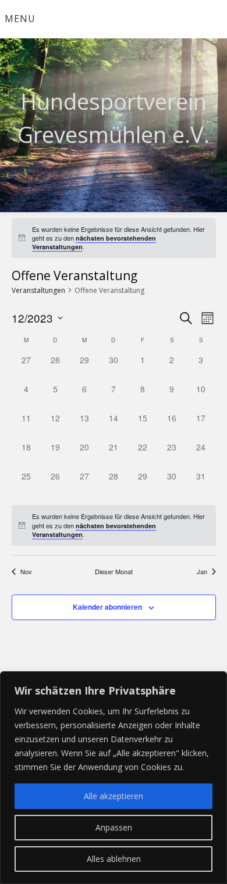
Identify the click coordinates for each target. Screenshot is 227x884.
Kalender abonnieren (107, 607)
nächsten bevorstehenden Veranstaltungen (94, 242)
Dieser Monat (114, 571)
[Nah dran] (215, 681)
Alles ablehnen (114, 858)
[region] (113, 777)
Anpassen (113, 827)
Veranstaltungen (38, 290)
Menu (20, 18)
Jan (202, 571)
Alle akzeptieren (113, 795)
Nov (26, 571)
